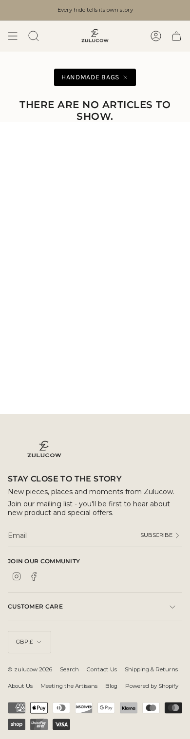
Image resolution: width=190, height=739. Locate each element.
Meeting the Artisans (68, 686)
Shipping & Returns (151, 669)
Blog (111, 686)
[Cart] (176, 36)
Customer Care (35, 606)
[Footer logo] (44, 450)
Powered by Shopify (151, 686)
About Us (20, 686)
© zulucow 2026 (30, 669)
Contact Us (102, 669)
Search (69, 669)
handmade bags (90, 77)
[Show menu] (12, 36)
